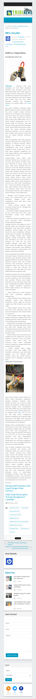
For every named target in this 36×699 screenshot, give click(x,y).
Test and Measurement (19, 44)
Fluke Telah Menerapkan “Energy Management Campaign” (16, 496)
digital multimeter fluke (16, 525)
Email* (7, 629)
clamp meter (25, 507)
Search (8, 679)
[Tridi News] (19, 14)
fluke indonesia (25, 528)
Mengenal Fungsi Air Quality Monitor (22, 594)
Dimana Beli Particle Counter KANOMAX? (22, 586)
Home (15, 26)
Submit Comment (12, 655)
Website (8, 635)
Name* (7, 623)
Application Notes (23, 26)
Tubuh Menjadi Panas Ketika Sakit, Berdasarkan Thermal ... (22, 604)
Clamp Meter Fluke (14, 511)
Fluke (19, 412)
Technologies (9, 44)
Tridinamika (21, 37)
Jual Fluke (12, 532)
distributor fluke (14, 528)
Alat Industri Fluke (14, 507)
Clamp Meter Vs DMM (15, 514)
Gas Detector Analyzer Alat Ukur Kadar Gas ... (22, 577)
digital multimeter (14, 518)
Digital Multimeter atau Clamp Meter (19, 521)
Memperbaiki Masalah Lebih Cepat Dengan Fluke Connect (17, 488)
